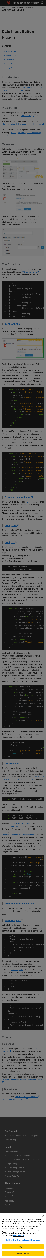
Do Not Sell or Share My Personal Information (23, 1240)
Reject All (23, 1247)
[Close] (43, 1215)
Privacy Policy (18, 1235)
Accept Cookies (23, 1253)
